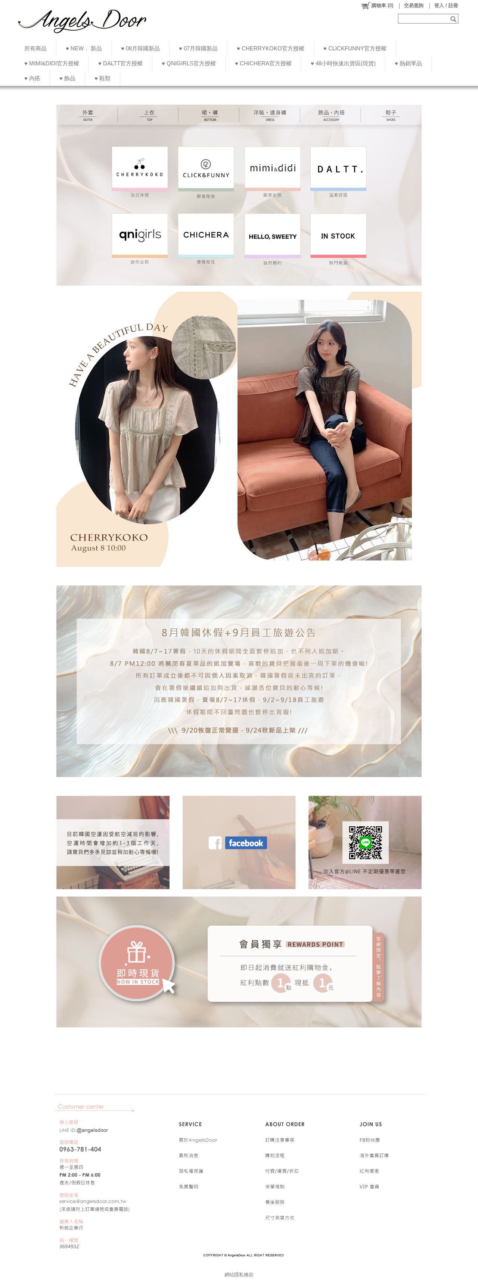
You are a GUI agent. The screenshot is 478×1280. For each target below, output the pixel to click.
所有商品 (35, 48)
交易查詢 (413, 5)
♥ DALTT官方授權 (120, 63)
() (382, 5)
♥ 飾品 (67, 78)
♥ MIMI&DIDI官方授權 (51, 63)
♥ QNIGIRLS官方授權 (189, 63)
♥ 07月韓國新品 (198, 48)
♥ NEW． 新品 (84, 48)
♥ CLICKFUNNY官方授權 (355, 48)
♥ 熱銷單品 (408, 63)
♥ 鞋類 (102, 78)
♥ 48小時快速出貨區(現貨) (343, 63)
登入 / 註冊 (446, 5)
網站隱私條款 (239, 1274)
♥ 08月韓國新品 (140, 48)
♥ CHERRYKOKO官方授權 (270, 48)
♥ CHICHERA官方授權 (263, 63)
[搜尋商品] (454, 18)
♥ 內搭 (32, 78)
